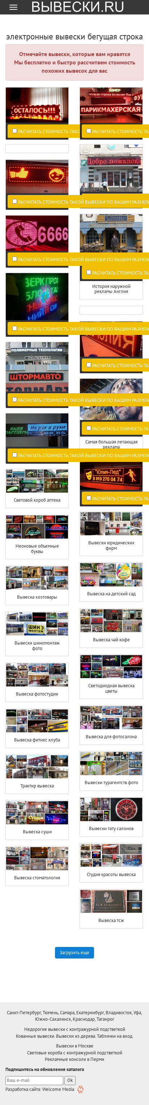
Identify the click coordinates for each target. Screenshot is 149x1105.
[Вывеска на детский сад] (111, 575)
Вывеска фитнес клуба (37, 740)
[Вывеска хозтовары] (37, 578)
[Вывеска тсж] (111, 901)
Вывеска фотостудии (37, 694)
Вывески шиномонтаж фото (37, 645)
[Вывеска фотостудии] (37, 675)
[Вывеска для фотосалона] (111, 718)
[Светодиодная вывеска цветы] (111, 667)
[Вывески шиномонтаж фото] (37, 624)
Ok (70, 1080)
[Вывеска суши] (37, 813)
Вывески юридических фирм (111, 545)
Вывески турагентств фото (111, 782)
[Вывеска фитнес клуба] (37, 721)
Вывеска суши (37, 832)
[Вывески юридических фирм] (111, 524)
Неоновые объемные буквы (37, 548)
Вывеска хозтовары (37, 597)
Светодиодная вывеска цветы (111, 688)
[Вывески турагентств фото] (111, 764)
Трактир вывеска (37, 786)
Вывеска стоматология (37, 878)
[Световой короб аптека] (37, 481)
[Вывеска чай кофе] (111, 621)
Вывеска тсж (111, 920)
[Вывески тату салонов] (111, 810)
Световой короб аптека (37, 500)
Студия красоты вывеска (111, 874)
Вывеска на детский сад (111, 594)
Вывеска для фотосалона (111, 737)
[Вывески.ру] (75, 7)
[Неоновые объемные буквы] (37, 527)
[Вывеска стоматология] (37, 859)
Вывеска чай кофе (111, 640)
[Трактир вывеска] (37, 767)
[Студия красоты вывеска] (111, 855)
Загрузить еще (74, 952)
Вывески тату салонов (111, 828)
